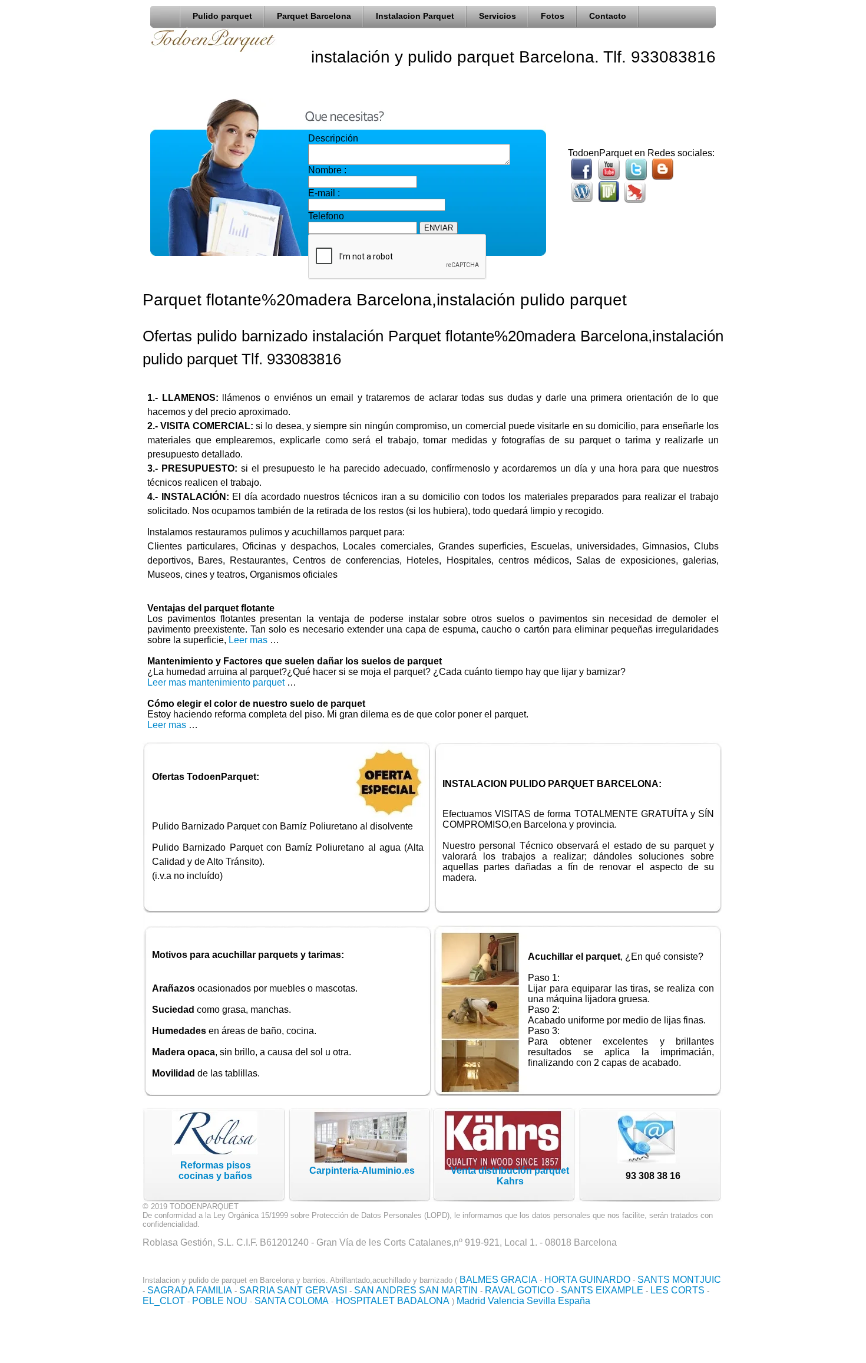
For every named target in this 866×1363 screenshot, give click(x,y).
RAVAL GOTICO (519, 1290)
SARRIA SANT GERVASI (293, 1290)
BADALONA (423, 1301)
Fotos (552, 16)
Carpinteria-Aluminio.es (362, 1171)
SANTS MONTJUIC (679, 1280)
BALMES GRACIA (498, 1280)
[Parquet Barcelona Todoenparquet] (168, 14)
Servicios (497, 16)
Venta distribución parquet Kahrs (510, 1176)
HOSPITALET (365, 1301)
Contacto (607, 16)
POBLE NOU (219, 1301)
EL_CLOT (164, 1301)
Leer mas (249, 640)
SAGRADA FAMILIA (189, 1290)
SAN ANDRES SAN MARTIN (416, 1290)
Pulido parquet (222, 16)
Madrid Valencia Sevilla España (523, 1301)
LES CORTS (677, 1290)
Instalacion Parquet (415, 16)
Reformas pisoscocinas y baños (215, 1170)
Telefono (326, 216)
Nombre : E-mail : (327, 181)
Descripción (333, 138)
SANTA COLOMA (291, 1301)
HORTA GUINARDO (587, 1280)
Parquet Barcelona (314, 16)
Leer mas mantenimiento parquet (216, 682)
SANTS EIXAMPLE (602, 1290)
